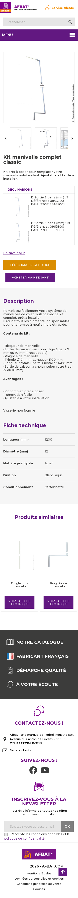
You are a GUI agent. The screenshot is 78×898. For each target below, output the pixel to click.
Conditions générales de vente (39, 883)
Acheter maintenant (30, 277)
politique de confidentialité (24, 838)
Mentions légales (39, 873)
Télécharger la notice (30, 265)
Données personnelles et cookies (39, 878)
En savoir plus (14, 253)
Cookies (39, 889)
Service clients (63, 8)
